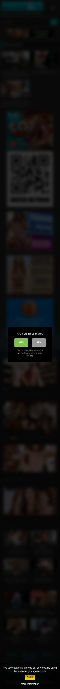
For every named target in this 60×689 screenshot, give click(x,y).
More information (30, 684)
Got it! (30, 677)
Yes (21, 342)
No (39, 342)
